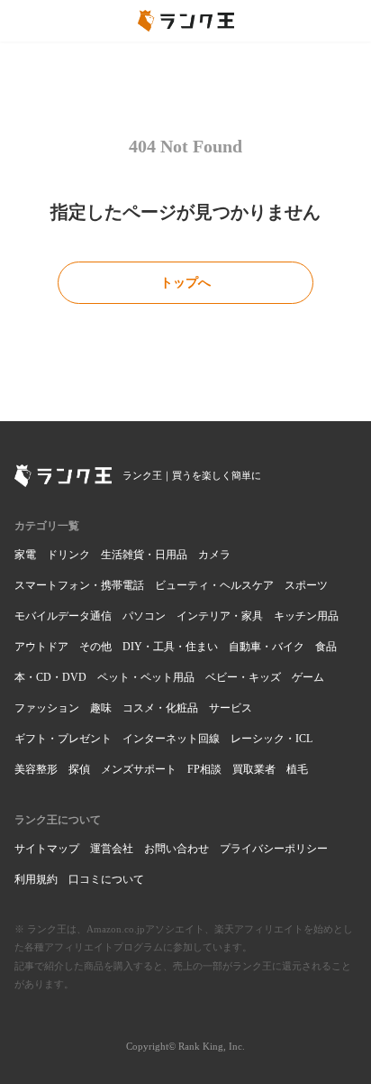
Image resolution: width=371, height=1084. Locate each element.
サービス (230, 708)
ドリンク (68, 554)
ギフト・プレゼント (63, 738)
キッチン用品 (306, 616)
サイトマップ (46, 848)
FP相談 (204, 769)
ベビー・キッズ (243, 677)
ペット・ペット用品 (146, 677)
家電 (25, 554)
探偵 (79, 769)
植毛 (297, 769)
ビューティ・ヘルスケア (214, 585)
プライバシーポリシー (274, 848)
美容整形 (36, 769)
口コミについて (106, 879)
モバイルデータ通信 (63, 616)
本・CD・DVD (50, 677)
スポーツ (306, 585)
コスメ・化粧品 (160, 708)
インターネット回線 (171, 738)
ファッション (46, 708)
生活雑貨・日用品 (144, 554)
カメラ (214, 554)
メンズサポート (138, 769)
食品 (326, 646)
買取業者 (254, 769)
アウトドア (41, 646)
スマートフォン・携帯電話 (79, 585)
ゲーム (308, 677)
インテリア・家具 (219, 616)
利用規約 (36, 879)
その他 (95, 646)
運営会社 (111, 848)
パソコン (144, 616)
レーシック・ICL (271, 738)
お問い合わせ (176, 848)
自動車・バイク (266, 646)
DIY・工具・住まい (170, 646)
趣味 (101, 708)
